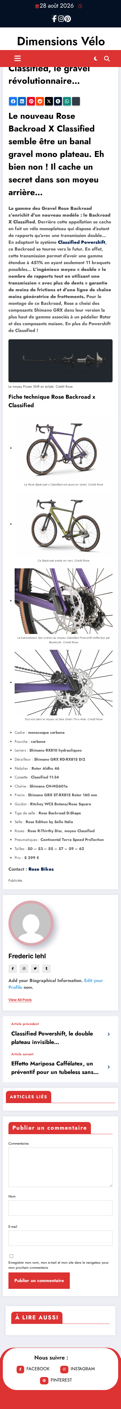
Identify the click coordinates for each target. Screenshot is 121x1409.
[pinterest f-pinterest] (66, 17)
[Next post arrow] (108, 1067)
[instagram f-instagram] (60, 17)
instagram (83, 1368)
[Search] (107, 58)
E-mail (12, 1226)
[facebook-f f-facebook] (54, 17)
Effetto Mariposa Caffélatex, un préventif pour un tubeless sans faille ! (52, 1068)
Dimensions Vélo (61, 41)
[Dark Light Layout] (95, 58)
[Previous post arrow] (108, 1034)
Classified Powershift (81, 242)
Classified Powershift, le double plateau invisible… (52, 1038)
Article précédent (25, 1024)
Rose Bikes (41, 869)
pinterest (61, 1380)
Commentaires (18, 1143)
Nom (11, 1196)
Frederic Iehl (27, 956)
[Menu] (17, 58)
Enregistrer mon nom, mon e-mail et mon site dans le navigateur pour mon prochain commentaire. (58, 1265)
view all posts (20, 1000)
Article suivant (22, 1054)
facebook (38, 1368)
